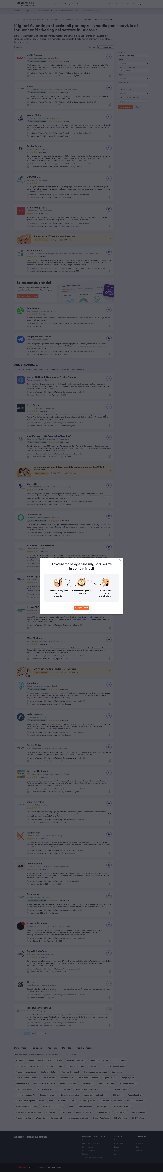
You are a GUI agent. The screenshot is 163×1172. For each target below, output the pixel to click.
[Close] (120, 560)
